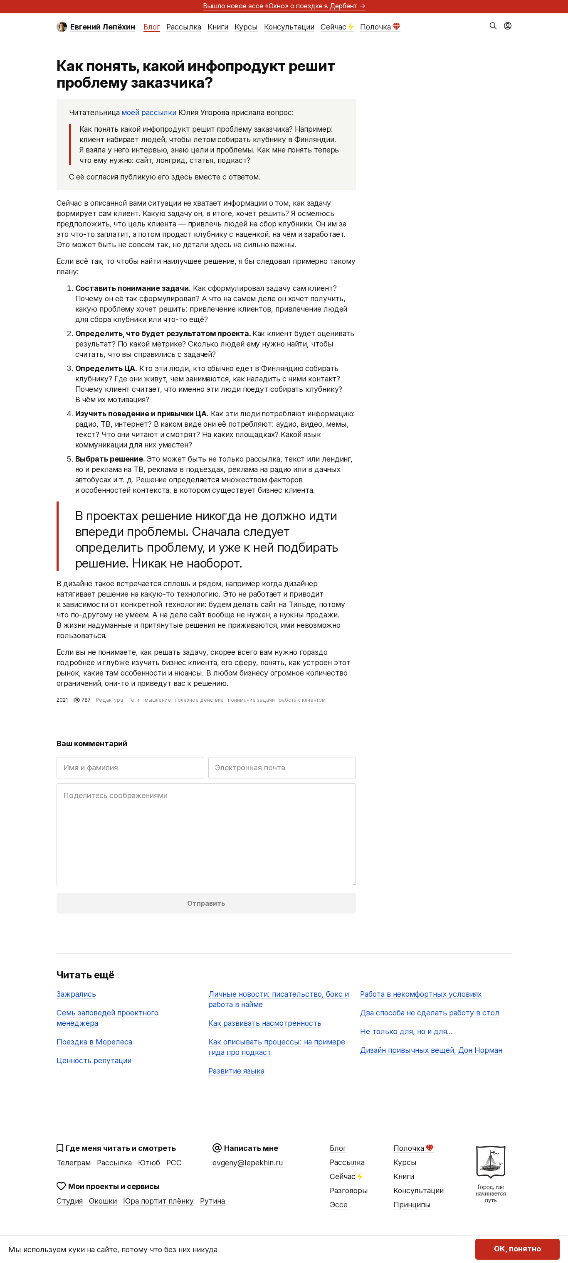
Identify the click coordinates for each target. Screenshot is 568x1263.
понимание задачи (251, 700)
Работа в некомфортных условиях (421, 994)
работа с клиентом (302, 700)
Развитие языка (236, 1070)
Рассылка (183, 26)
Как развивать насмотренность (264, 1023)
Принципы (412, 1204)
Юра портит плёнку (158, 1201)
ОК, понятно (517, 1249)
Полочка (375, 26)
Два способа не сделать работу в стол (429, 1012)
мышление (158, 700)
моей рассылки (148, 112)
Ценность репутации (94, 1060)
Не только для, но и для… (406, 1031)
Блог (151, 26)
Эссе (339, 1204)
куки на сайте (92, 1249)
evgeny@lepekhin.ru (247, 1162)
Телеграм (74, 1162)
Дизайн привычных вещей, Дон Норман (431, 1050)
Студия (70, 1201)
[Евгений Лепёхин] (62, 27)
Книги (217, 26)
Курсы (246, 26)
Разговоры (349, 1190)
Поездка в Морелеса (94, 1041)
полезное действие (199, 700)
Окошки (103, 1201)
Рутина (212, 1201)
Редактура (109, 700)
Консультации (289, 26)
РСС (174, 1162)
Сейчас (333, 26)
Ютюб (149, 1162)
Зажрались (76, 994)
